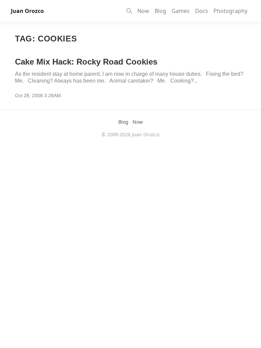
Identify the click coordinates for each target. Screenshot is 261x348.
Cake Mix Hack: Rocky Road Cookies (86, 61)
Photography (230, 11)
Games (181, 11)
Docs (201, 11)
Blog (160, 11)
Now (143, 11)
